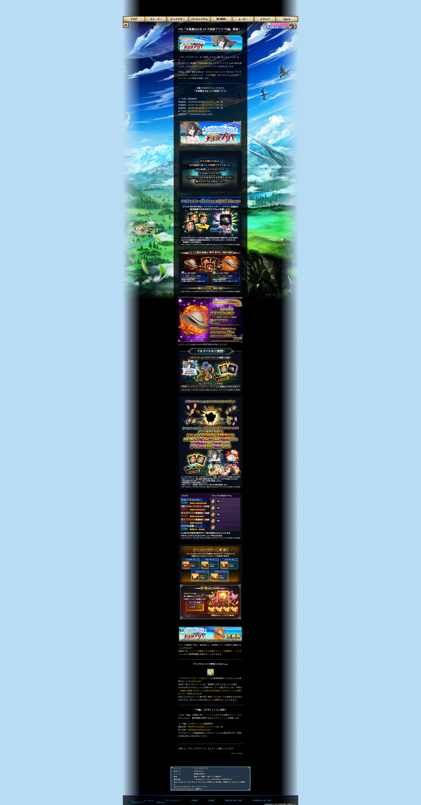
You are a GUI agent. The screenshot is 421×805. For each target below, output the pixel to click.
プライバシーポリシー (173, 800)
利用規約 (194, 800)
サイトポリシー (149, 800)
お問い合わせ (160, 802)
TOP (131, 800)
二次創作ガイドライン (137, 802)
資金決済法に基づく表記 (233, 800)
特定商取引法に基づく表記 (262, 800)
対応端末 (211, 800)
